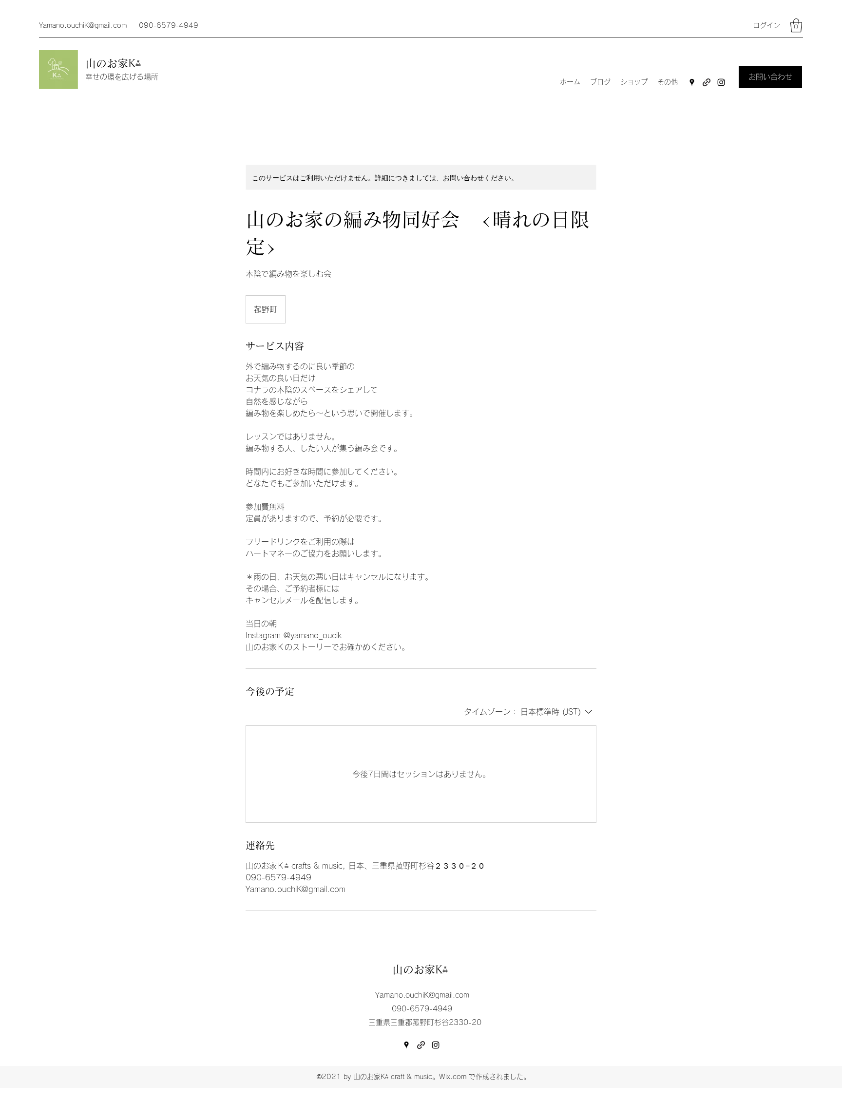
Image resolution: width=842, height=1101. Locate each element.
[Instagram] (721, 82)
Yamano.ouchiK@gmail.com (83, 25)
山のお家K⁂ (115, 63)
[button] (796, 26)
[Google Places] (692, 82)
